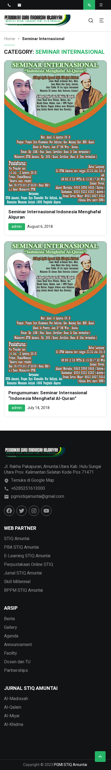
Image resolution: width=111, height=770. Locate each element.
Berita (9, 619)
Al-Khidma (13, 724)
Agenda (11, 636)
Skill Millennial (17, 582)
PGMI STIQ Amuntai (70, 765)
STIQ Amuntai (16, 538)
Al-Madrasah (16, 699)
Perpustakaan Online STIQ (28, 564)
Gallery (10, 627)
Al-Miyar (12, 716)
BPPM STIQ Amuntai (23, 590)
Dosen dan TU (17, 662)
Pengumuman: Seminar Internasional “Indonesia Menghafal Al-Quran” (47, 395)
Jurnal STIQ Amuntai (23, 573)
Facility (10, 653)
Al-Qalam (12, 707)
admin (17, 226)
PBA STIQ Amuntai (21, 547)
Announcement (18, 644)
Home (9, 39)
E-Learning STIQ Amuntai (27, 556)
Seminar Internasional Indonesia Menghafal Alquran (54, 214)
